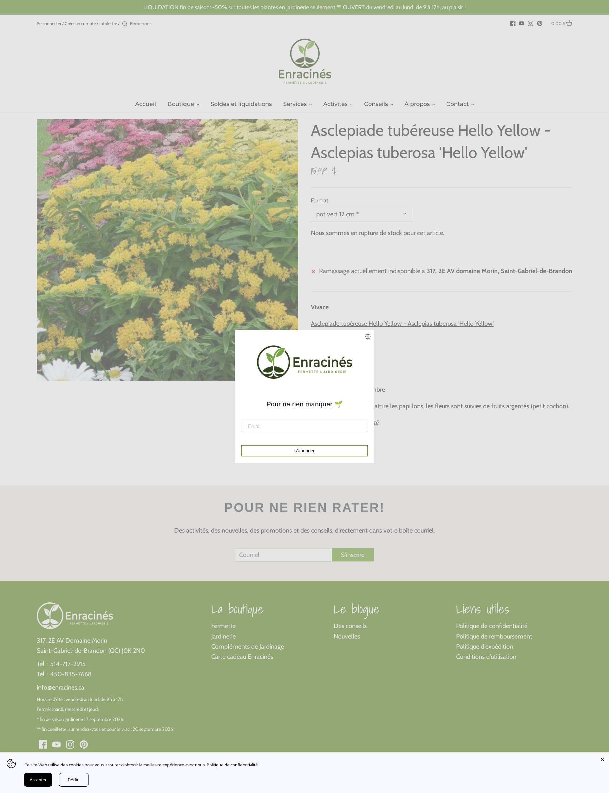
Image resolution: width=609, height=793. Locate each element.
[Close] (602, 759)
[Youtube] (521, 23)
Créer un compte (80, 23)
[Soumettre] (125, 24)
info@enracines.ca (60, 687)
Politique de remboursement (494, 636)
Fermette (223, 626)
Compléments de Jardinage (247, 646)
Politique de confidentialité (491, 626)
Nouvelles (347, 636)
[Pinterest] (539, 23)
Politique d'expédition (484, 646)
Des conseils (350, 626)
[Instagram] (530, 23)
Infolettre (108, 23)
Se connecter (49, 23)
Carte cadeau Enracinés (242, 656)
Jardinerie (223, 636)
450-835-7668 (71, 674)
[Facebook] (512, 23)
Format (319, 200)
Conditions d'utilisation (486, 656)
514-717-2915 (68, 664)
